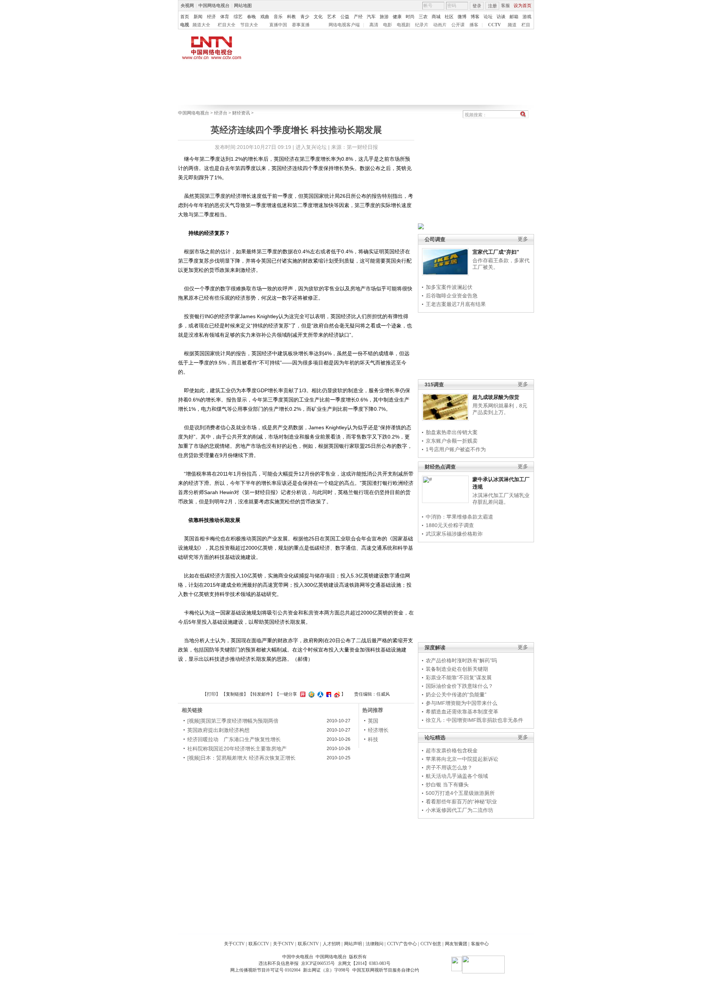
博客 (475, 16)
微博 (462, 16)
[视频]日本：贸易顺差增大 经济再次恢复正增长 (241, 758)
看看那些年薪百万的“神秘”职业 (461, 802)
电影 (387, 24)
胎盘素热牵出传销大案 (452, 432)
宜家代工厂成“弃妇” (495, 252)
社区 (449, 16)
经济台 (220, 113)
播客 (473, 24)
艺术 (331, 16)
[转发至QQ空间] (310, 694)
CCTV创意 (431, 943)
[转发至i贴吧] (327, 694)
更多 (523, 239)
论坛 (488, 16)
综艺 (238, 16)
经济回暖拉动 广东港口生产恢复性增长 (234, 739)
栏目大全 (226, 24)
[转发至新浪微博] (336, 694)
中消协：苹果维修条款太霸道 (459, 517)
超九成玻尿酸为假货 (495, 397)
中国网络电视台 (214, 5)
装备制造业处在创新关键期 (457, 669)
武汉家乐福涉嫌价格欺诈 (454, 534)
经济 (211, 16)
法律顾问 (374, 943)
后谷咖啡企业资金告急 (452, 296)
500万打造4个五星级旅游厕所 (460, 793)
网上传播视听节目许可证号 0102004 (265, 970)
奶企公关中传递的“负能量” (456, 694)
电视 (184, 24)
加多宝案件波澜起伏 (449, 287)
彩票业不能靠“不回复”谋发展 (459, 677)
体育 (224, 16)
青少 (304, 16)
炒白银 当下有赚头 (447, 784)
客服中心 (480, 943)
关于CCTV (234, 943)
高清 (373, 24)
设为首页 (522, 5)
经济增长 (378, 730)
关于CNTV (283, 943)
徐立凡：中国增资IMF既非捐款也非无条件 (474, 720)
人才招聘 (331, 943)
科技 (373, 739)
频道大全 (201, 24)
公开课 (458, 24)
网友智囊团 (456, 943)
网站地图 (243, 5)
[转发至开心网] (302, 694)
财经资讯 (241, 113)
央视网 (187, 5)
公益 (344, 16)
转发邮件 (261, 694)
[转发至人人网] (319, 694)
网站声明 (353, 943)
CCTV (494, 24)
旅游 (384, 16)
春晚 (251, 16)
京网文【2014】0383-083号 (364, 963)
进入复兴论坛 (311, 147)
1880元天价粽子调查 (450, 525)
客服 (505, 5)
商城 (436, 16)
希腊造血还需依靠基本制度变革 (462, 711)
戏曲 (264, 16)
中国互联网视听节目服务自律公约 (385, 970)
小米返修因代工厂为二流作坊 (459, 810)
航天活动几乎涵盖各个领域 (457, 776)
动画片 (439, 24)
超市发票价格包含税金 (452, 750)
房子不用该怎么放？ (449, 767)
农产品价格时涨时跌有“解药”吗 (461, 660)
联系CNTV (308, 943)
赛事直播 (301, 24)
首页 (184, 16)
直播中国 (278, 24)
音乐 (278, 16)
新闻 (198, 16)
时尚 (410, 16)
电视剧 (403, 24)
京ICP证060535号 (318, 963)
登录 (476, 6)
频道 (512, 24)
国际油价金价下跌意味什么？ (459, 686)
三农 (423, 16)
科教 (291, 16)
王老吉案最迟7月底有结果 (456, 304)
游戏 (527, 16)
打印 (211, 694)
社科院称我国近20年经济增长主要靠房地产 (237, 749)
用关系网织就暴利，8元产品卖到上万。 (499, 409)
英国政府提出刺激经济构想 (218, 730)
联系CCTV (258, 943)
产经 (358, 16)
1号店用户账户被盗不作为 (456, 449)
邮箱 (514, 16)
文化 (318, 16)
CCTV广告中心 (402, 943)
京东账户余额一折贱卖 (452, 441)
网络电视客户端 (344, 24)
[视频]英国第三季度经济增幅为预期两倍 (232, 721)
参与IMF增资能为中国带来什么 (461, 703)
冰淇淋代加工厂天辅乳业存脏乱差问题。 (501, 498)
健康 (397, 16)
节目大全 (249, 24)
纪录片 (421, 24)
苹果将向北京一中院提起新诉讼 (462, 759)
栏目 (525, 24)
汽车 (371, 16)
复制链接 (235, 694)
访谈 (501, 16)
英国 (373, 721)
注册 (492, 6)
